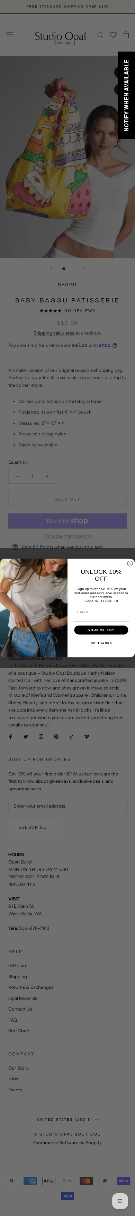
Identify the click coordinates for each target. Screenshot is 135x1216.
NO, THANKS (101, 643)
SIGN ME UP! (101, 630)
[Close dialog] (130, 564)
